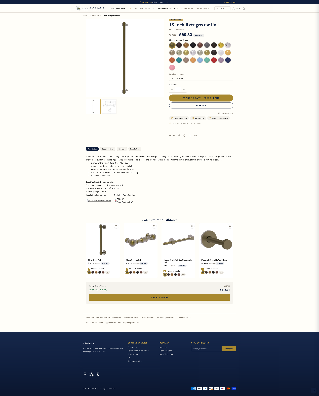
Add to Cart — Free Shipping (202, 98)
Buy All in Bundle (159, 297)
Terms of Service (135, 361)
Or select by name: (176, 74)
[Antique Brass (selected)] (89, 272)
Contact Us (132, 347)
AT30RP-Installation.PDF (100, 200)
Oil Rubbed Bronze (184, 318)
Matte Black (170, 318)
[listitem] (93, 106)
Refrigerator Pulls (132, 323)
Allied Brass (88, 343)
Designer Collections (167, 8)
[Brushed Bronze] (96, 272)
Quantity (172, 85)
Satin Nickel (160, 318)
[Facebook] (85, 374)
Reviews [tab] (122, 149)
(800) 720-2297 (231, 2)
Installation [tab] (134, 149)
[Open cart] (244, 8)
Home (85, 16)
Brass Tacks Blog (166, 354)
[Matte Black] (99, 272)
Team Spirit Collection (144, 8)
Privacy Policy (133, 354)
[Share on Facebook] (179, 135)
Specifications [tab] (108, 149)
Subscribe (229, 349)
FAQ (129, 358)
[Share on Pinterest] (184, 135)
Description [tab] (92, 149)
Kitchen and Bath (117, 8)
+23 (107, 272)
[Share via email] (195, 135)
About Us (163, 347)
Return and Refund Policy (138, 351)
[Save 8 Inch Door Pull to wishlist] (116, 226)
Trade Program (202, 8)
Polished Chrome (147, 318)
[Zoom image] (125, 58)
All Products (187, 8)
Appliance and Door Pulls (115, 323)
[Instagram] (91, 374)
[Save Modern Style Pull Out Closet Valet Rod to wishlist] (192, 226)
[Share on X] (190, 135)
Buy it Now (201, 105)
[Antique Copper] (103, 272)
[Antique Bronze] (92, 272)
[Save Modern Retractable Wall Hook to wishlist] (230, 226)
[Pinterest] (98, 374)
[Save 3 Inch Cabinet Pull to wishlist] (154, 226)
